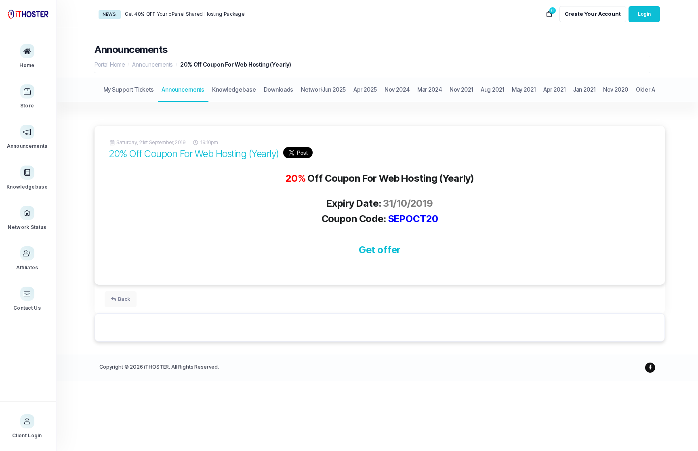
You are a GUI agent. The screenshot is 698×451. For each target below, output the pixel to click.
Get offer (380, 250)
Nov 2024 (397, 89)
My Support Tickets (128, 89)
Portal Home (109, 64)
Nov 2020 (615, 89)
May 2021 (524, 89)
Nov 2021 (461, 89)
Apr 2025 (365, 89)
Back (124, 299)
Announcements (152, 64)
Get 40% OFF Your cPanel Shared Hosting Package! (185, 14)
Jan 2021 (584, 89)
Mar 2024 (429, 89)
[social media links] (650, 368)
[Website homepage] (28, 14)
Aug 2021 (492, 89)
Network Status (321, 89)
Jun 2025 (334, 89)
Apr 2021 (554, 89)
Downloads (279, 89)
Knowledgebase (234, 89)
